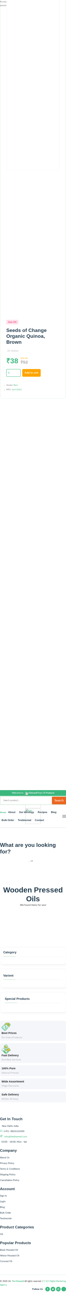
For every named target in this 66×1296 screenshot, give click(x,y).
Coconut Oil (6, 1261)
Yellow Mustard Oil (9, 1256)
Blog (53, 812)
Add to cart (31, 373)
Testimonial (24, 820)
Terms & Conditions (10, 1169)
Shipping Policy (8, 1174)
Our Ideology (26, 812)
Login (3, 1201)
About (11, 812)
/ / (32, 861)
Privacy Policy (7, 1163)
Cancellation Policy (9, 1180)
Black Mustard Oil (9, 1250)
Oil (1, 1234)
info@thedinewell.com (15, 1137)
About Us (5, 1157)
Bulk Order (8, 820)
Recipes (42, 812)
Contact (39, 820)
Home (3, 812)
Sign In (3, 1196)
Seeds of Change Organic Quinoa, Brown (26, 336)
